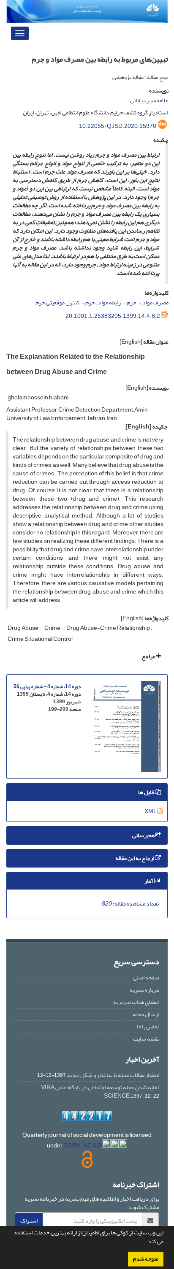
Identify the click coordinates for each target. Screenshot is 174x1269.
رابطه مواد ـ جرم (103, 302)
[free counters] (87, 1116)
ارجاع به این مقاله (135, 858)
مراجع (148, 656)
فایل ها (146, 792)
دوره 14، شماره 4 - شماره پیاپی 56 (47, 686)
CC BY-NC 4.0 (82, 1145)
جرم (131, 302)
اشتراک (29, 1220)
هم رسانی (143, 835)
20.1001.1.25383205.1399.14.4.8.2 (112, 316)
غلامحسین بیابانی (149, 100)
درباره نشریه (144, 989)
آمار (149, 881)
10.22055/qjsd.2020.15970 (117, 126)
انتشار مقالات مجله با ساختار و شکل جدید (113, 1075)
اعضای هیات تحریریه (136, 1002)
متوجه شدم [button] (145, 1259)
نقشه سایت (146, 1038)
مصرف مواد (155, 302)
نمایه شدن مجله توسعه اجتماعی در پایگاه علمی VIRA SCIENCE (100, 1091)
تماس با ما (148, 1026)
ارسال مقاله (146, 1014)
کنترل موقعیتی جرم (57, 302)
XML (151, 811)
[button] (144, 1242)
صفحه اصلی (146, 977)
